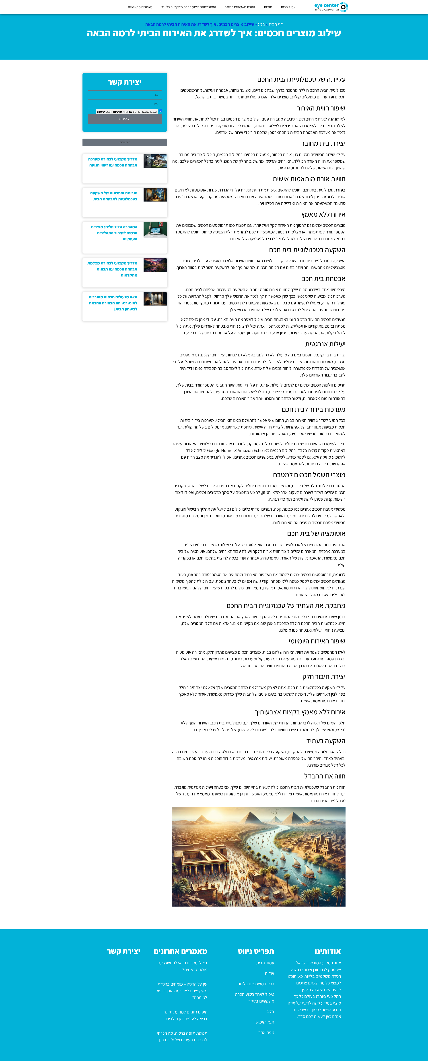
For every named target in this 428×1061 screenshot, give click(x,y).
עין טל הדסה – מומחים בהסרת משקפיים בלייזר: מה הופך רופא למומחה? (182, 990)
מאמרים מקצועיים (140, 7)
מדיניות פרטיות (122, 112)
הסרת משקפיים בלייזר (240, 7)
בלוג (261, 24)
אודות (268, 7)
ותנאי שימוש (104, 112)
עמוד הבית (288, 7)
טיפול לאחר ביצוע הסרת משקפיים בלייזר (188, 7)
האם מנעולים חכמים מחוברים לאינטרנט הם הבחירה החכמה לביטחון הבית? (113, 303)
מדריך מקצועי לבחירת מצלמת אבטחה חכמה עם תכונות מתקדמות (112, 269)
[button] (124, 142)
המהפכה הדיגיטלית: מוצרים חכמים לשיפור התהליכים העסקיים (114, 232)
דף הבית (276, 24)
